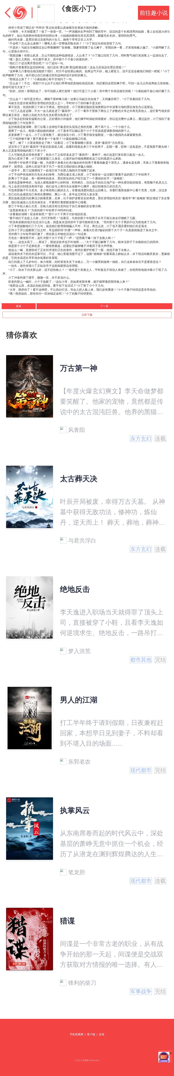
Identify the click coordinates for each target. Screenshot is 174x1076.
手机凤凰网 (76, 1034)
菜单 (18, 306)
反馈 (101, 1034)
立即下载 (87, 314)
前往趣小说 (154, 13)
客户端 (91, 1034)
